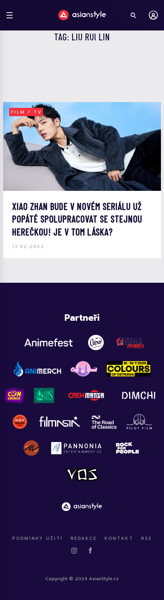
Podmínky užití (37, 538)
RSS (146, 538)
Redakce (84, 538)
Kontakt (119, 538)
